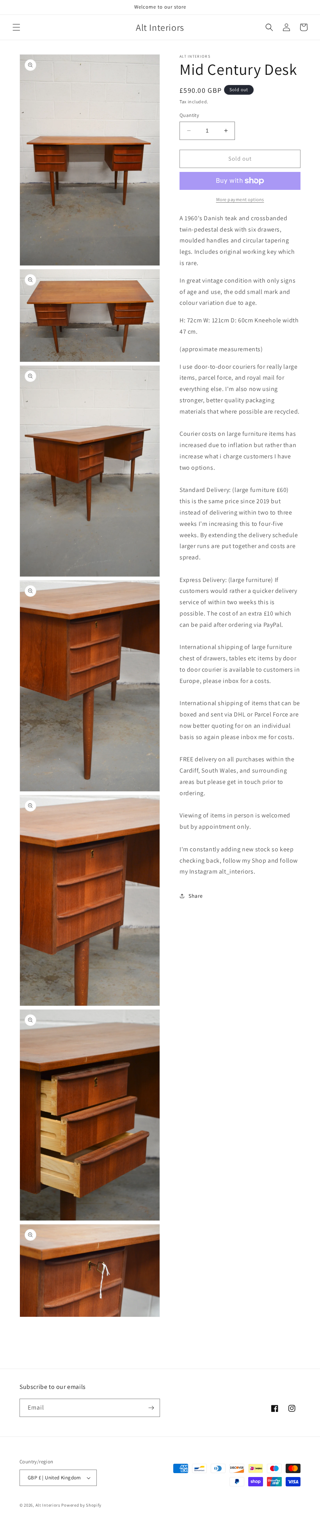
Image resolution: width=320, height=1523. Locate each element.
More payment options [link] (240, 199)
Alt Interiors (48, 1505)
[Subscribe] (151, 1408)
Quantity (189, 115)
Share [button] (195, 895)
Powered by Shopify (81, 1505)
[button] (16, 27)
